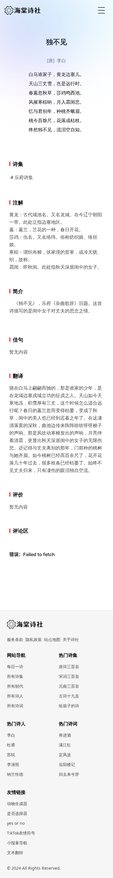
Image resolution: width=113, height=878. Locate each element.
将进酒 (65, 735)
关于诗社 (71, 639)
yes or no (16, 823)
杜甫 (11, 745)
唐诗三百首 (69, 666)
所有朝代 (15, 686)
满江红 (65, 745)
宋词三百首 (69, 676)
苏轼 (11, 754)
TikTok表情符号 (21, 833)
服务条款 (15, 639)
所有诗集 (15, 676)
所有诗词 (15, 705)
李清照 (13, 764)
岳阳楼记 (67, 764)
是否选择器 (17, 813)
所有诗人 (15, 696)
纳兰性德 (15, 774)
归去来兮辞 (69, 774)
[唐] (50, 60)
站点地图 (52, 639)
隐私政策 (33, 639)
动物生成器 (17, 803)
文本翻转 (15, 852)
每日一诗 (15, 666)
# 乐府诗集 (21, 177)
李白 (61, 60)
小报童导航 (17, 842)
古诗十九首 (69, 696)
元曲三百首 (69, 686)
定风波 (65, 754)
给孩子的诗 (69, 705)
